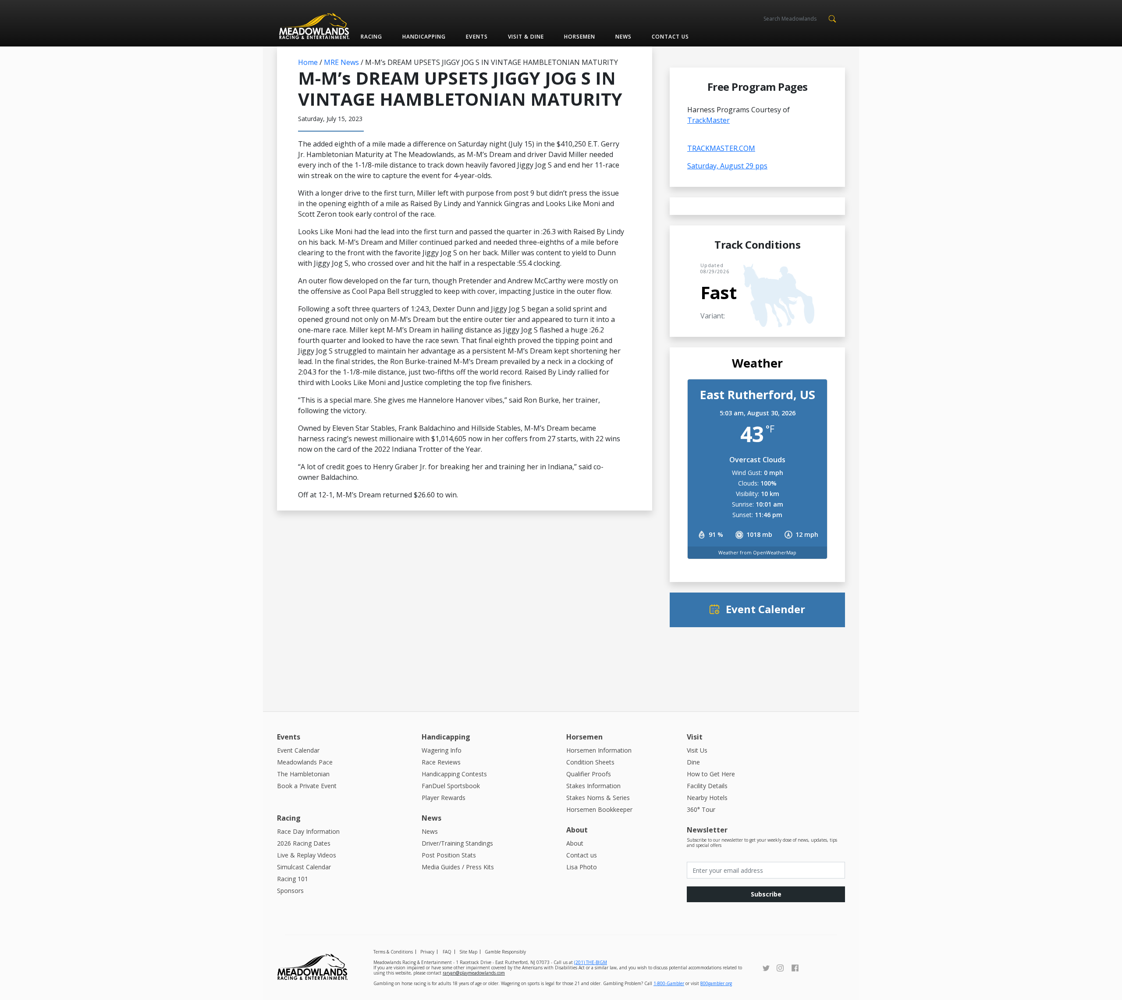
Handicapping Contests (454, 774)
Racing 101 (292, 879)
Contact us (670, 36)
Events (476, 36)
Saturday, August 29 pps (727, 166)
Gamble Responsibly (505, 952)
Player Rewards (443, 797)
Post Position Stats (449, 855)
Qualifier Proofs (588, 774)
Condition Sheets (590, 762)
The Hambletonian (303, 774)
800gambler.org (716, 983)
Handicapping (424, 36)
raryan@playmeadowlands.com (474, 973)
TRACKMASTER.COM (721, 148)
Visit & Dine (526, 36)
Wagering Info (442, 750)
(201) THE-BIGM (590, 962)
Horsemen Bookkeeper (599, 809)
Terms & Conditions (393, 952)
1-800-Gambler (668, 983)
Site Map (468, 952)
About (574, 843)
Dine (693, 762)
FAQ (447, 952)
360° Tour (701, 809)
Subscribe (766, 894)
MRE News (341, 62)
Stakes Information (593, 786)
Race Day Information (308, 831)
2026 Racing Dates (303, 843)
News (623, 36)
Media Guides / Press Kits (458, 867)
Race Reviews (441, 762)
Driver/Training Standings (457, 843)
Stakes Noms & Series (598, 797)
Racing (371, 36)
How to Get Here (711, 774)
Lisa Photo (581, 867)
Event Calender (765, 609)
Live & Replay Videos (306, 855)
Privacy (427, 952)
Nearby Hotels (707, 797)
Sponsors (290, 890)
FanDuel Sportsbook (451, 786)
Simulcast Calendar (304, 867)
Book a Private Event (307, 786)
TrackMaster (708, 120)
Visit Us (697, 750)
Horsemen (579, 36)
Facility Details (707, 786)
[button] (832, 18)
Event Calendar (298, 750)
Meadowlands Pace (305, 762)
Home (308, 62)
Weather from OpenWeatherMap (757, 552)
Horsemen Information (599, 750)
